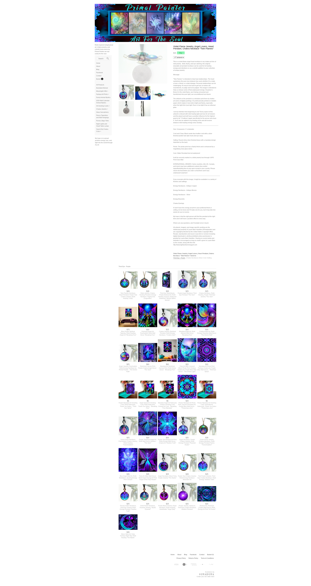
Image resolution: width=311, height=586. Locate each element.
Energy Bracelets (179, 199)
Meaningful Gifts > (102, 91)
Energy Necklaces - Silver (181, 194)
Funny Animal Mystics (103, 97)
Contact (98, 76)
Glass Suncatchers (102, 112)
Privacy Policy (181, 558)
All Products (100, 85)
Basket (98, 79)
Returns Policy (193, 558)
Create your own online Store (205, 576)
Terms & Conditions (207, 558)
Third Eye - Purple (179, 258)
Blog (97, 69)
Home (98, 63)
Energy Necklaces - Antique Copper (185, 186)
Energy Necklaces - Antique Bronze (185, 190)
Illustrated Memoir (102, 88)
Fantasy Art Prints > (102, 94)
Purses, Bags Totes (102, 121)
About (98, 66)
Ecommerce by (209, 572)
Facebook (99, 72)
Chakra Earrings (178, 203)
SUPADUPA (206, 574)
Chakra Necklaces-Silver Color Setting (199, 258)
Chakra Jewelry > (102, 109)
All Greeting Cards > (103, 106)
